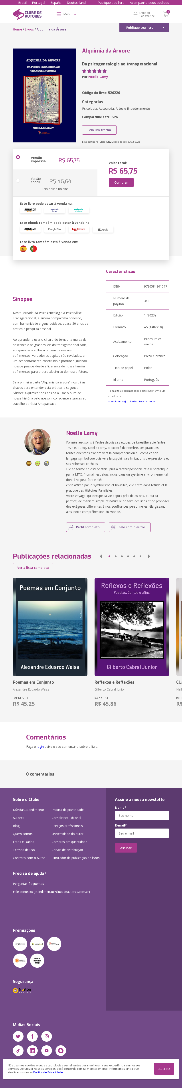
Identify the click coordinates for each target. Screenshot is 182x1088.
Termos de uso (24, 850)
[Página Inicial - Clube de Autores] (27, 15)
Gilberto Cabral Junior (110, 689)
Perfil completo (88, 527)
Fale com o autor (132, 527)
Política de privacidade (68, 810)
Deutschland (76, 2)
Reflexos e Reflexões (115, 682)
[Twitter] (18, 1036)
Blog (16, 826)
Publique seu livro (111, 2)
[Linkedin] (32, 1050)
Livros (29, 29)
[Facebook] (32, 1036)
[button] (101, 556)
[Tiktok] (18, 1050)
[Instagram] (46, 1036)
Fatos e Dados (23, 842)
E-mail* (121, 825)
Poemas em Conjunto (33, 682)
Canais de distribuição (67, 850)
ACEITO (164, 1069)
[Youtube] (46, 1050)
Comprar (121, 182)
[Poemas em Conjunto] (50, 627)
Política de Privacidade (48, 1072)
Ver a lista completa (33, 567)
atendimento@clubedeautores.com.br (131, 401)
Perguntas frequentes (28, 883)
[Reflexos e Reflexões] (132, 627)
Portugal (38, 2)
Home (17, 29)
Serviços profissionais (67, 826)
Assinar (126, 848)
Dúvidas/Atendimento (28, 810)
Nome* (120, 807)
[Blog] (60, 1050)
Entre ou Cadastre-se (147, 14)
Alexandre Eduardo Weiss (31, 689)
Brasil (22, 2)
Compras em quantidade (69, 842)
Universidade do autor (67, 834)
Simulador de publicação (76, 858)
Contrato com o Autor (29, 858)
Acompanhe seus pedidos (149, 2)
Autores (18, 818)
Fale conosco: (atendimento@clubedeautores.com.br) (51, 891)
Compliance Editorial (66, 818)
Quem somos (23, 834)
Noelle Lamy (98, 77)
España (55, 2)
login (40, 746)
